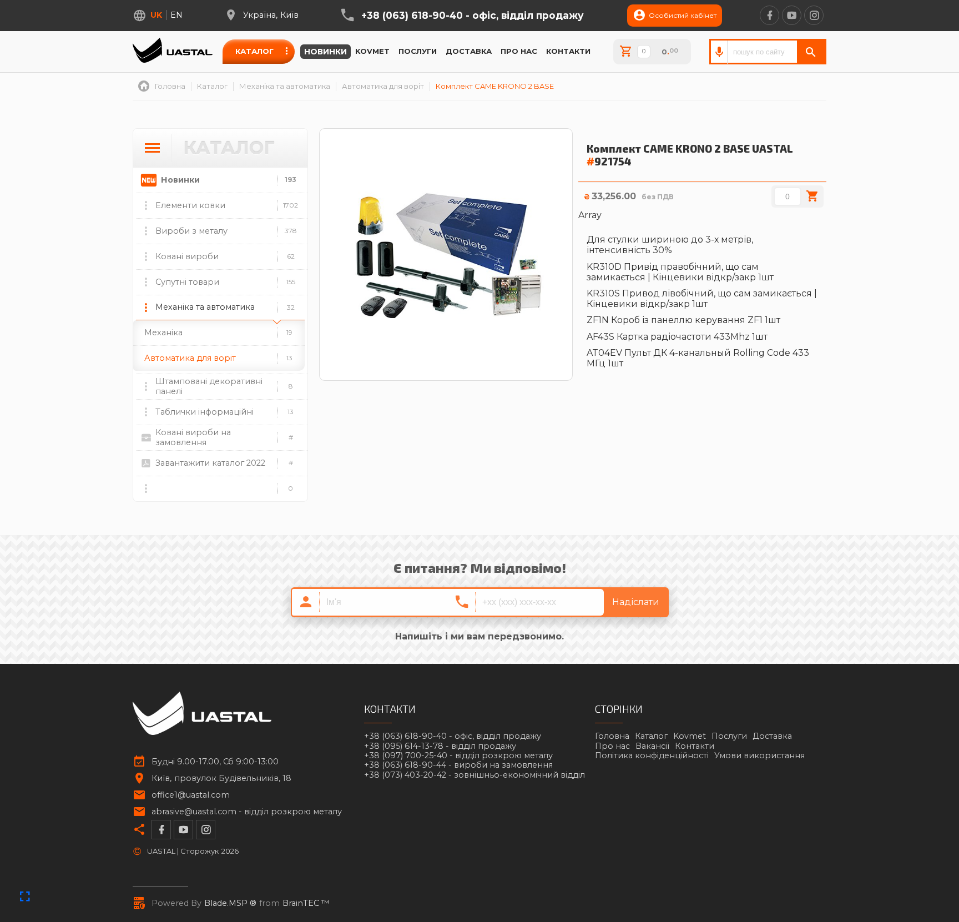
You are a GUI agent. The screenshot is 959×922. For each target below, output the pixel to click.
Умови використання (759, 755)
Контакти (568, 51)
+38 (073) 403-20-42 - (474, 775)
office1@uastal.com (191, 795)
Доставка (469, 51)
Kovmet (372, 51)
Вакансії (652, 746)
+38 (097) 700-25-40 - (458, 755)
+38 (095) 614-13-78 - (440, 746)
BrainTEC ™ (306, 903)
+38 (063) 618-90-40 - (472, 15)
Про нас (519, 51)
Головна (612, 736)
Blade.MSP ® (230, 903)
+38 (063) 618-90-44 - (458, 765)
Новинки (325, 52)
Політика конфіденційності (652, 755)
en (176, 15)
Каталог (254, 51)
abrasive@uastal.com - (247, 812)
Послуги (417, 51)
